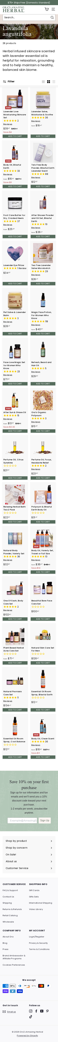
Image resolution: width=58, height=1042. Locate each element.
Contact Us (8, 896)
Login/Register (36, 936)
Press (6, 949)
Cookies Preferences (14, 964)
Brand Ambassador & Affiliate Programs (14, 957)
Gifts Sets (34, 896)
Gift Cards (34, 890)
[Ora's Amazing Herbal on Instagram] (30, 1011)
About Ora (8, 936)
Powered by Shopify (27, 1035)
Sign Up (44, 820)
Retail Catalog (10, 915)
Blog (5, 943)
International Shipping (40, 902)
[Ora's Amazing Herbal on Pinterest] (47, 1011)
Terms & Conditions (39, 949)
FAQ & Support (10, 890)
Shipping (7, 902)
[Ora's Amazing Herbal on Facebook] (36, 1011)
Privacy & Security (38, 943)
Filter (11, 81)
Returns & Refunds (12, 909)
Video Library (36, 909)
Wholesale (8, 921)
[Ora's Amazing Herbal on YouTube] (41, 1011)
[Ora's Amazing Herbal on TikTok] (30, 1016)
